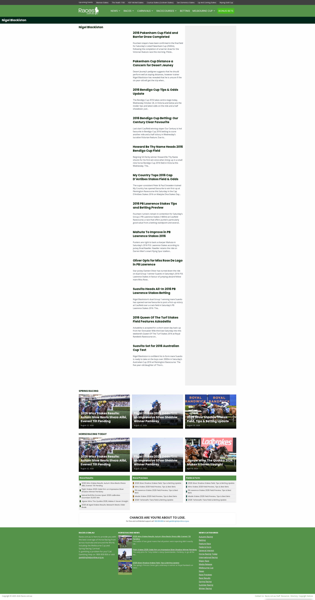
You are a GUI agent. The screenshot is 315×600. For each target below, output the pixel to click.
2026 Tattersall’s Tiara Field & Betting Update (154, 500)
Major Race (204, 560)
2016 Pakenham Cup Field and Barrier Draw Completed (155, 35)
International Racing (208, 557)
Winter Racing (205, 588)
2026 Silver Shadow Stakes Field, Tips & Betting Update (158, 483)
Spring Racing (205, 581)
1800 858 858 (158, 521)
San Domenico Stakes (186, 2)
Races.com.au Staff (272, 596)
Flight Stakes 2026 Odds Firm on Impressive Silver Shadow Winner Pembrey (103, 490)
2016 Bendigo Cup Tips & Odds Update (155, 92)
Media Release (205, 564)
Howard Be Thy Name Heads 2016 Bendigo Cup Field (158, 149)
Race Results (204, 578)
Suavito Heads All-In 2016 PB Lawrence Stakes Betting (154, 291)
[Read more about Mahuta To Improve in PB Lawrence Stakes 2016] (104, 242)
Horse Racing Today (208, 554)
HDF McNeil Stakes (135, 2)
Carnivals (144, 11)
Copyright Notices (306, 596)
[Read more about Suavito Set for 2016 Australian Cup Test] (104, 356)
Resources (285, 596)
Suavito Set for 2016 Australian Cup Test (156, 348)
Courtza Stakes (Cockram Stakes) (160, 2)
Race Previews (205, 574)
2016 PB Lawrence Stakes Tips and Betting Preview (155, 206)
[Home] (89, 11)
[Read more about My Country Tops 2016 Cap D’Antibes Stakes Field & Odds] (104, 185)
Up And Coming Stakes (207, 2)
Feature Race (205, 543)
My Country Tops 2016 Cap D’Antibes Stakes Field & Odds (155, 177)
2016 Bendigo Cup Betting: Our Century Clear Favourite (155, 120)
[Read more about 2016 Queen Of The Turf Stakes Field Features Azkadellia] (104, 328)
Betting (185, 11)
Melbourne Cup (202, 11)
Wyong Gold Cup (226, 2)
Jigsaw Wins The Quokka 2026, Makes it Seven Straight (105, 501)
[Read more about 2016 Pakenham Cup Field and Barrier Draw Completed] (104, 43)
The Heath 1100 (118, 2)
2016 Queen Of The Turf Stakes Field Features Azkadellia (155, 319)
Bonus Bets (225, 11)
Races (127, 11)
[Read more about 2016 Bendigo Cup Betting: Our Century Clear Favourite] (104, 128)
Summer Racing (206, 585)
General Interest (206, 550)
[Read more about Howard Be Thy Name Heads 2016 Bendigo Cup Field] (104, 157)
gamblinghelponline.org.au (179, 521)
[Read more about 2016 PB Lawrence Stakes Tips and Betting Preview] (104, 214)
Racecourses (165, 11)
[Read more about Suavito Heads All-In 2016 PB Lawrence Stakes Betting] (104, 299)
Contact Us (259, 596)
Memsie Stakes (102, 2)
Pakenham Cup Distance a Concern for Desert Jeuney (153, 63)
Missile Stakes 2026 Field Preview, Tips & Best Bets (156, 496)
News (114, 11)
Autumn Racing (206, 536)
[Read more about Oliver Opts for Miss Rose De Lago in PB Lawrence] (104, 271)
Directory (294, 596)
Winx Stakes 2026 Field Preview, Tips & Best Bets (155, 486)
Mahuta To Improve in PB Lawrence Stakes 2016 (152, 234)
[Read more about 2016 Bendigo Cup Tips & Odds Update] (104, 100)
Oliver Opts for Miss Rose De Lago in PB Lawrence (158, 262)
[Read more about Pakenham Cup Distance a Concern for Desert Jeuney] (104, 71)
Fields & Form (205, 547)
